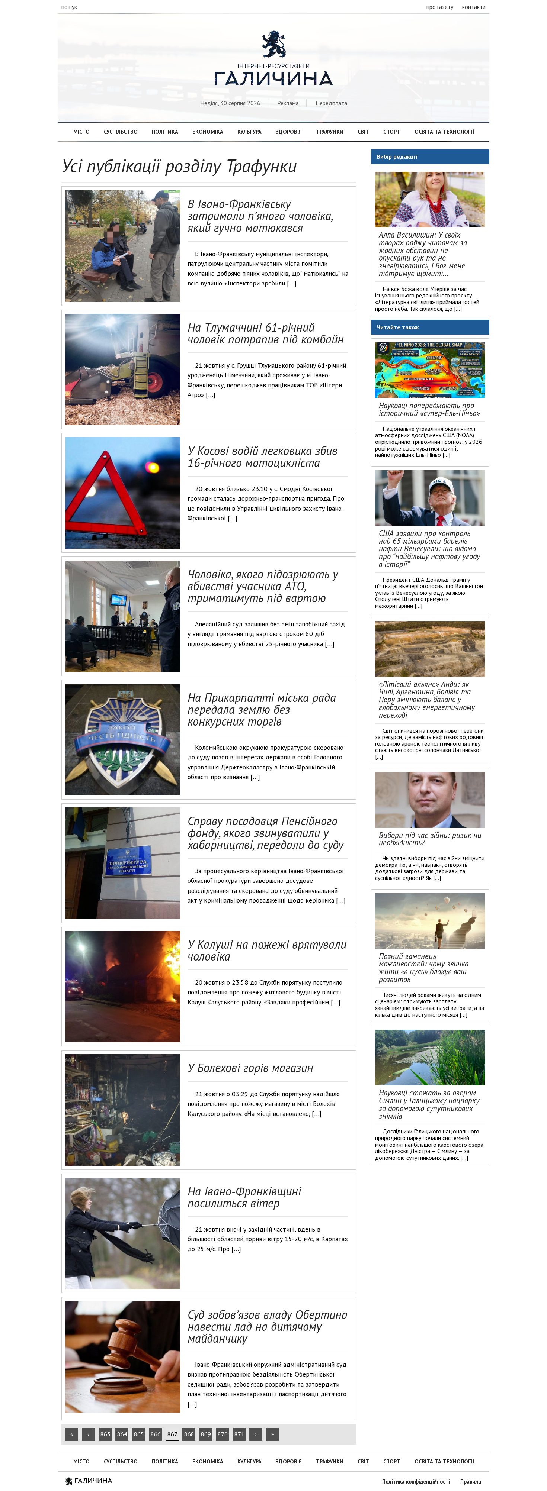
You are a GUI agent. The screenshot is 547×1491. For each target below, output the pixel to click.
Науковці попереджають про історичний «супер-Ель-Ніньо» (429, 409)
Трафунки (329, 131)
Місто (81, 131)
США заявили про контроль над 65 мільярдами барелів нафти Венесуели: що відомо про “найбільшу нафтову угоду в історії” (429, 548)
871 (239, 1434)
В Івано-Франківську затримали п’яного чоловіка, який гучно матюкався (260, 215)
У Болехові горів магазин (250, 1067)
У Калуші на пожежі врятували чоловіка (267, 950)
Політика (165, 131)
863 (105, 1434)
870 (223, 1434)
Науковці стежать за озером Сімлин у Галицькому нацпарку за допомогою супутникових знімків (429, 1104)
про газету (439, 6)
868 (189, 1434)
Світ (363, 131)
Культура (249, 131)
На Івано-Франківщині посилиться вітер (244, 1197)
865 (139, 1434)
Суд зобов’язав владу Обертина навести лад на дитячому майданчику (268, 1326)
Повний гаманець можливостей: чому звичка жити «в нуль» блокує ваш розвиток (423, 967)
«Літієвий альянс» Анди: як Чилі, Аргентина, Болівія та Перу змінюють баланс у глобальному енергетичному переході (427, 699)
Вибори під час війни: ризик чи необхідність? (430, 839)
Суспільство (121, 131)
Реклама (288, 103)
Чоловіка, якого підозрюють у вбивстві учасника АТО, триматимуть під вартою (263, 586)
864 (122, 1434)
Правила (470, 1481)
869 (206, 1434)
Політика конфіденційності (416, 1481)
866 (156, 1434)
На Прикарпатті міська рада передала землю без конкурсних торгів (262, 709)
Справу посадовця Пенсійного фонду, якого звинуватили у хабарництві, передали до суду (265, 832)
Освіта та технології (444, 131)
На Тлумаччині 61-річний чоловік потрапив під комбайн (266, 333)
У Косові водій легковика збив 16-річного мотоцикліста (263, 456)
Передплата (331, 103)
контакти (474, 6)
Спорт (391, 131)
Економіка (207, 131)
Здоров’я (289, 131)
